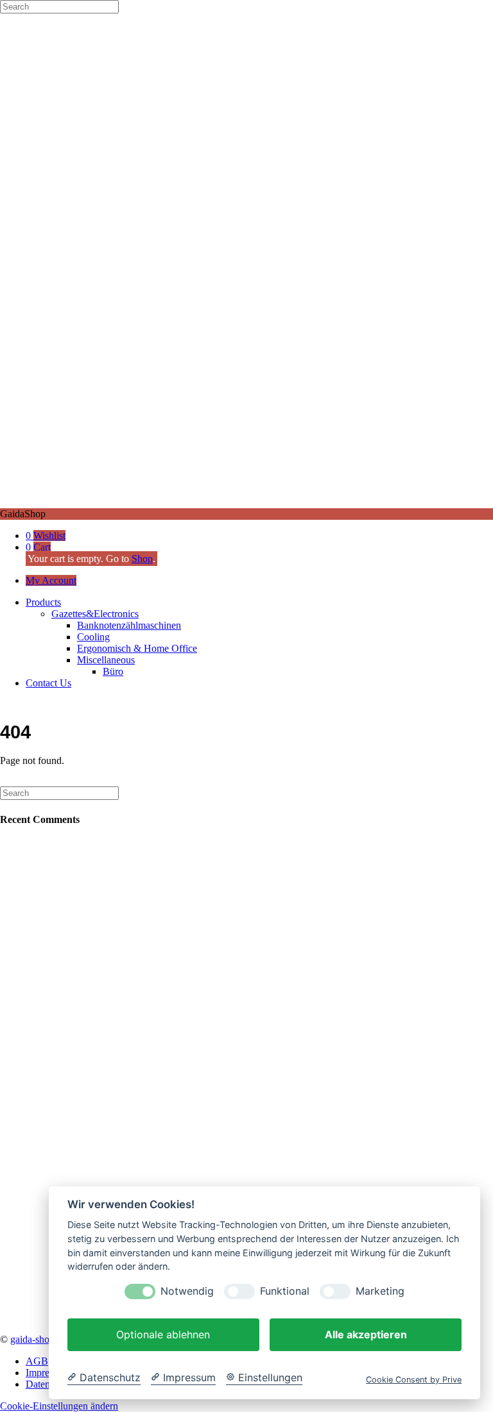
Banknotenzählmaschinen (129, 625)
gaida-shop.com (42, 1339)
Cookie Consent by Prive (414, 1379)
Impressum (48, 1372)
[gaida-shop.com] (246, 502)
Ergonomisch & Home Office (137, 648)
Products (43, 602)
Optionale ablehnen (163, 1334)
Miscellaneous (106, 659)
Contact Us (48, 682)
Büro (113, 671)
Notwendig (187, 1291)
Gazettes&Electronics (95, 613)
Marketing (380, 1291)
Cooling (93, 636)
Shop (142, 558)
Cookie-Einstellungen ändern (59, 1405)
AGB (37, 1361)
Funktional (284, 1291)
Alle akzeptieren (366, 1334)
